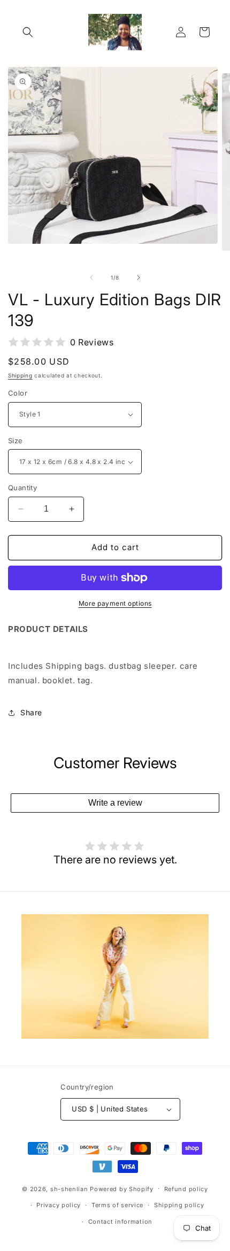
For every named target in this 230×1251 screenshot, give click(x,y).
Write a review (115, 802)
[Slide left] (91, 277)
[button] (28, 32)
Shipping (20, 375)
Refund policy (186, 1189)
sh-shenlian (69, 1188)
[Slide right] (138, 277)
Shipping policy (179, 1205)
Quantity (22, 487)
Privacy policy (58, 1205)
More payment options (115, 603)
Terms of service (117, 1205)
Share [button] (31, 712)
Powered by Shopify (122, 1188)
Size (15, 440)
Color (17, 393)
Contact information (120, 1221)
